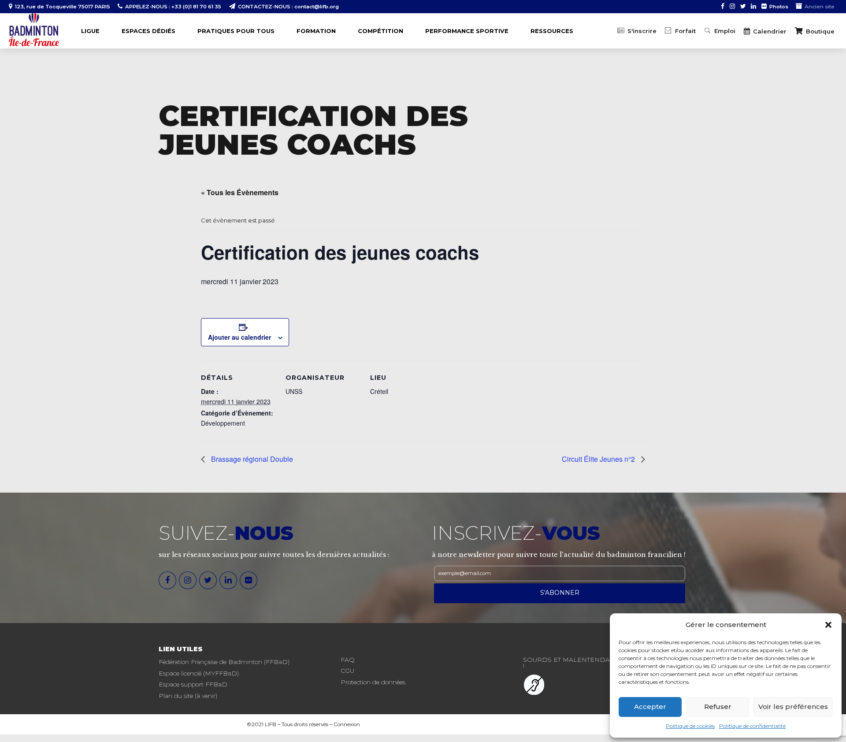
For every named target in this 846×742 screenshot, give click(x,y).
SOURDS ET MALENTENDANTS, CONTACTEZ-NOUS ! (604, 663)
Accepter (650, 706)
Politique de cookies (690, 726)
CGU (347, 671)
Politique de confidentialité (752, 726)
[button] (828, 624)
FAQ (348, 660)
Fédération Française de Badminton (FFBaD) (224, 662)
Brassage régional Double (251, 459)
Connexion (347, 724)
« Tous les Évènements (239, 192)
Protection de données (373, 682)
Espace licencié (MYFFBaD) (199, 673)
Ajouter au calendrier (239, 337)
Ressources (552, 30)
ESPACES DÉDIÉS (148, 30)
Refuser (717, 706)
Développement (223, 423)
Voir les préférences (793, 706)
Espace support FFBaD (193, 684)
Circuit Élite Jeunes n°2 (599, 459)
